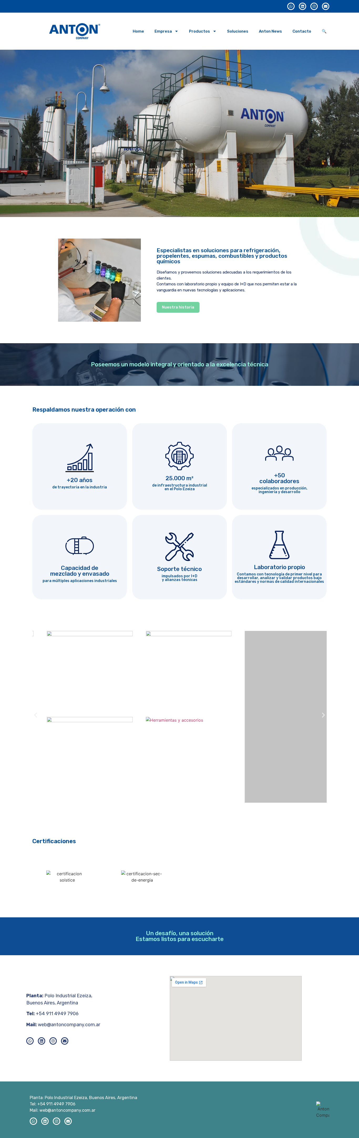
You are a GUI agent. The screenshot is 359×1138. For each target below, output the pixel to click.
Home (138, 31)
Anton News (270, 31)
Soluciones (237, 31)
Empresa (163, 31)
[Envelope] (325, 6)
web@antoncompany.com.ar (69, 1025)
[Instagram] (314, 6)
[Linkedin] (302, 6)
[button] (35, 715)
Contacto (302, 31)
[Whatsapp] (291, 6)
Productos (199, 31)
